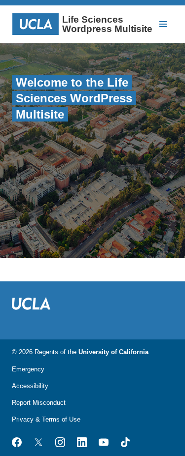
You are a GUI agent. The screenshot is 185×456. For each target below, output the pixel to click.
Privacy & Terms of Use (46, 419)
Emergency (28, 369)
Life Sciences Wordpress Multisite (107, 24)
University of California (113, 352)
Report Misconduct (39, 402)
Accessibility (30, 386)
